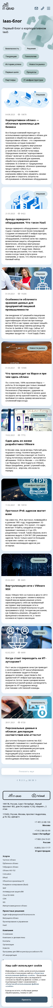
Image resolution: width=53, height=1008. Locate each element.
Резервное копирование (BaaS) (15, 884)
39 (33, 780)
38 (29, 780)
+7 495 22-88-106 (42, 822)
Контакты (6, 941)
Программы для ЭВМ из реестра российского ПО (23, 951)
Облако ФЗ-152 (9, 870)
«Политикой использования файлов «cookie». (22, 985)
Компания (8, 930)
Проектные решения (13, 911)
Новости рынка (37, 64)
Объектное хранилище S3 (13, 881)
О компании (8, 934)
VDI (4, 902)
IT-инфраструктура (33, 80)
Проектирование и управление (15, 921)
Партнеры (10, 80)
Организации (8, 944)
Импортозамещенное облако (15, 906)
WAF (4, 888)
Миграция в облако (10, 918)
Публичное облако (10, 863)
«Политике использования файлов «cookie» (24, 974)
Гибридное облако (10, 867)
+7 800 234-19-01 (42, 839)
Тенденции (11, 56)
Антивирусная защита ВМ (13, 891)
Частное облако (9, 860)
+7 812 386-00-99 (42, 830)
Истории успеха (13, 64)
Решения (31, 48)
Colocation (7, 874)
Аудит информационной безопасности (19, 914)
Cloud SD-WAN (8, 895)
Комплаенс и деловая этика (14, 937)
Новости (6, 948)
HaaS (5, 925)
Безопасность (12, 48)
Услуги (6, 856)
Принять (26, 999)
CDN (4, 899)
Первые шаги (11, 72)
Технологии (30, 56)
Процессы (31, 72)
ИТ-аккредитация (10, 955)
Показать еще (26, 771)
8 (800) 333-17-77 (42, 847)
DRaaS (5, 877)
